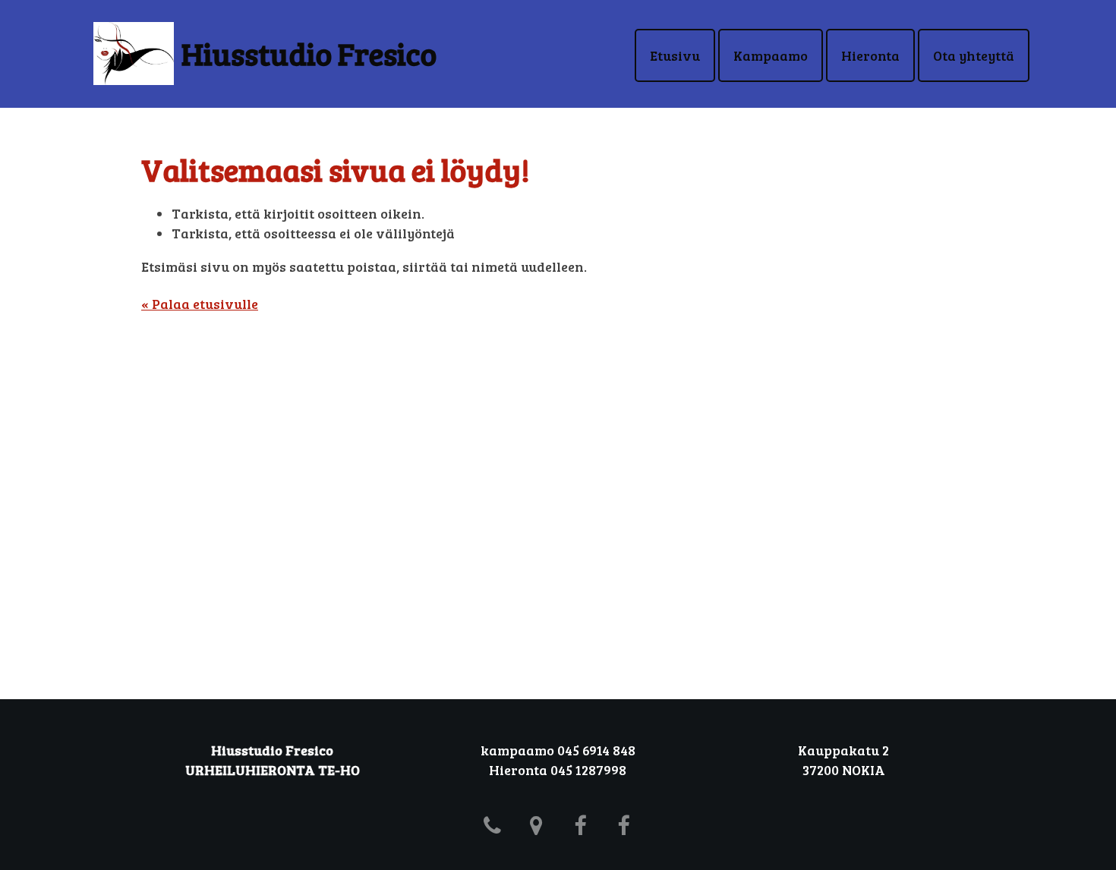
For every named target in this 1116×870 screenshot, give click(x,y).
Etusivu (675, 55)
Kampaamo (770, 55)
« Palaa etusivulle (199, 304)
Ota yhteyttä (973, 55)
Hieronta (870, 55)
